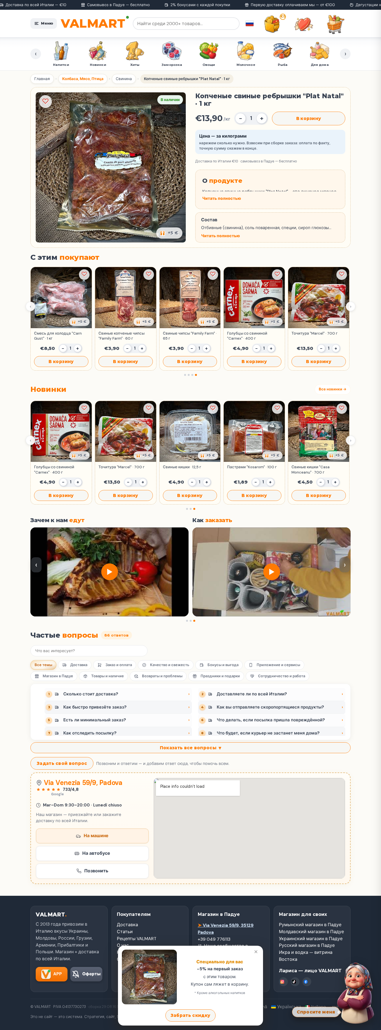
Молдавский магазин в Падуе (311, 932)
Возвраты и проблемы (162, 676)
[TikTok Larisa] (295, 981)
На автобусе (96, 853)
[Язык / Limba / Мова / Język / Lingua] (249, 23)
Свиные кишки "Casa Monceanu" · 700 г (310, 469)
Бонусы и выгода (223, 664)
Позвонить (96, 871)
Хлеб (319, 65)
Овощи (172, 65)
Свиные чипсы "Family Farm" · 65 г (190, 336)
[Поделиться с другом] (79, 322)
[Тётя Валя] (356, 993)
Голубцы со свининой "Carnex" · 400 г (247, 336)
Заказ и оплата (118, 664)
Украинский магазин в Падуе (311, 939)
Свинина (124, 78)
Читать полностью (221, 198)
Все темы (43, 664)
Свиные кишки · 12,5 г (182, 467)
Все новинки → (332, 389)
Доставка (78, 664)
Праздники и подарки (220, 676)
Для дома (283, 65)
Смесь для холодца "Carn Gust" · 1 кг (58, 336)
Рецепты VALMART (136, 939)
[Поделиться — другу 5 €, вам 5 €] (169, 233)
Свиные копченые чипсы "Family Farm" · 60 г (121, 336)
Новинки (61, 65)
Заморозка (135, 65)
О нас (123, 945)
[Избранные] (303, 24)
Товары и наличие (107, 676)
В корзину (308, 118)
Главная (42, 78)
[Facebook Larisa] (306, 981)
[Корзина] (335, 24)
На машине (96, 836)
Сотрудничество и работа (281, 676)
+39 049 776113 (214, 939)
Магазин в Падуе (58, 676)
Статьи (125, 932)
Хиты (98, 65)
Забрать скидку (190, 1015)
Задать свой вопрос (62, 763)
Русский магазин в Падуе (307, 945)
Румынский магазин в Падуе (310, 925)
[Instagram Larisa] (283, 981)
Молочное (209, 65)
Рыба (246, 65)
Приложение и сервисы (278, 664)
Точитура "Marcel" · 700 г (314, 333)
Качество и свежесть (169, 664)
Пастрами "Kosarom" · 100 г (252, 467)
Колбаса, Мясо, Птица (82, 78)
